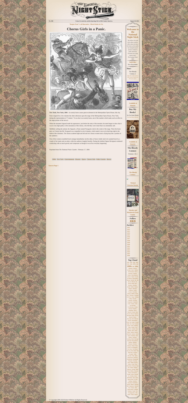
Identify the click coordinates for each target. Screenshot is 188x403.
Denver (135, 310)
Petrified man (129, 359)
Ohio (133, 355)
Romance (136, 371)
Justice (137, 334)
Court (129, 303)
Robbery (132, 371)
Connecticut (130, 302)
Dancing (130, 308)
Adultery (136, 270)
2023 (128, 250)
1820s (131, 262)
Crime (136, 303)
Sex (129, 376)
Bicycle (129, 281)
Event (128, 322)
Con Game (135, 300)
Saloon (129, 372)
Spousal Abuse (130, 379)
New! (129, 68)
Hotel (136, 330)
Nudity (135, 354)
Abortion (135, 268)
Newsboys (135, 352)
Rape (137, 365)
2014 (128, 233)
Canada (135, 290)
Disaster (78, 159)
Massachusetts (135, 340)
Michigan (135, 342)
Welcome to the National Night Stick (133, 33)
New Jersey (129, 349)
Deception (134, 308)
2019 (128, 242)
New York (60, 159)
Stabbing (130, 381)
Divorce (136, 315)
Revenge (133, 369)
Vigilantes (130, 391)
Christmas (131, 295)
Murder (133, 345)
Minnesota (130, 344)
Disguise (136, 313)
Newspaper (131, 354)
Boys (136, 283)
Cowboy (132, 303)
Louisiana (135, 337)
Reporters (129, 369)
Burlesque (135, 288)
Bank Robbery (135, 278)
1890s (54, 159)
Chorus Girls (91, 159)
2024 (128, 252)
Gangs (129, 327)
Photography (135, 359)
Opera (84, 159)
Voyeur (133, 391)
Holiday (129, 330)
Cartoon (130, 291)
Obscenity (130, 355)
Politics (129, 364)
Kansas (129, 335)
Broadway (130, 285)
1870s (134, 264)
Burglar (136, 286)
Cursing (135, 307)
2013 (128, 231)
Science (132, 374)
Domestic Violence (132, 317)
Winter (132, 394)
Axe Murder (129, 278)
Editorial (136, 318)
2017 (128, 238)
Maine (132, 339)
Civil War (129, 297)
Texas (129, 387)
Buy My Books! (132, 110)
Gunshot (133, 328)
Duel (133, 318)
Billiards (133, 281)
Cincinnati (136, 295)
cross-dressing (132, 305)
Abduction (130, 268)
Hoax (137, 328)
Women (135, 394)
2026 (128, 255)
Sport (134, 377)
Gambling (136, 325)
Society (135, 376)
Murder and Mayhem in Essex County (133, 212)
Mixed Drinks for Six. (96, 24)
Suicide (128, 384)
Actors (132, 270)
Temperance (131, 386)
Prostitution (129, 365)
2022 (128, 248)
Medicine (130, 342)
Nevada (129, 347)
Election (129, 320)
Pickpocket (130, 360)
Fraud (132, 325)
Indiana (132, 332)
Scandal (128, 374)
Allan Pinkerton (134, 275)
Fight (128, 323)
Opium (136, 355)
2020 (128, 244)
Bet (137, 280)
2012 (128, 229)
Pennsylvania (130, 357)
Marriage (136, 339)
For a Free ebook (132, 64)
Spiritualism (129, 377)
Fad (130, 322)
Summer (132, 384)
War (137, 391)
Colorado (134, 298)
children (133, 293)
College (130, 298)
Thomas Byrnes (130, 389)
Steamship (130, 382)
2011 (128, 227)
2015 (128, 235)
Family (133, 322)
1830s (134, 262)
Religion (135, 367)
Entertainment (69, 159)
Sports (137, 377)
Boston (129, 283)
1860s (131, 264)
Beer (135, 280)
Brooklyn (135, 285)
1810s (128, 262)
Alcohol (129, 275)
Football (136, 323)
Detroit (133, 312)
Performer (136, 357)
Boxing (133, 283)
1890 (133, 266)
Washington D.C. (131, 392)
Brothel (128, 286)
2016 (128, 237)
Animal (132, 276)
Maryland (129, 340)
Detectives (130, 312)
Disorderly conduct (131, 315)
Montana (129, 345)
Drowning (129, 318)
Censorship (134, 291)
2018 (128, 240)
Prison (136, 364)
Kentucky (133, 335)
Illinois (128, 332)
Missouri (135, 344)
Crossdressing (131, 307)
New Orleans (135, 349)
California (131, 290)
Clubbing (136, 297)
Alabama (135, 273)
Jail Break (129, 334)
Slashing (132, 376)
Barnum (128, 280)
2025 (128, 253)
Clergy (132, 297)
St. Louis (135, 379)
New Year (129, 350)
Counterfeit (135, 302)
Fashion (136, 322)
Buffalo (132, 286)
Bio (136, 281)
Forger (128, 325)
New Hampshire (134, 347)
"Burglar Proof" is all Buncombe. (79, 24)
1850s (128, 264)
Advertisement (131, 271)
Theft (136, 387)
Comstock (130, 300)
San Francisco (134, 372)
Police (129, 362)
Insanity (136, 332)
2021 (128, 246)
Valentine (136, 389)
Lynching (129, 339)
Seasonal (136, 374)
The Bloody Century (133, 149)
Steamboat (135, 381)
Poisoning (135, 360)
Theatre (132, 387)
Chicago (129, 293)
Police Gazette (101, 159)
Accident (129, 270)
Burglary (130, 288)
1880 (137, 264)
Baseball (132, 280)
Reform (131, 367)
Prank (133, 364)
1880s (129, 266)
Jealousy (133, 334)
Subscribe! (132, 62)
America (129, 276)
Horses (109, 159)
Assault (136, 276)
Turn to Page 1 (53, 165)
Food (133, 323)
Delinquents (131, 310)
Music (136, 345)
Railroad (134, 365)
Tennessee (136, 386)
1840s (137, 262)
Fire (131, 323)
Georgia (133, 327)
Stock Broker (134, 382)
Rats (129, 367)
